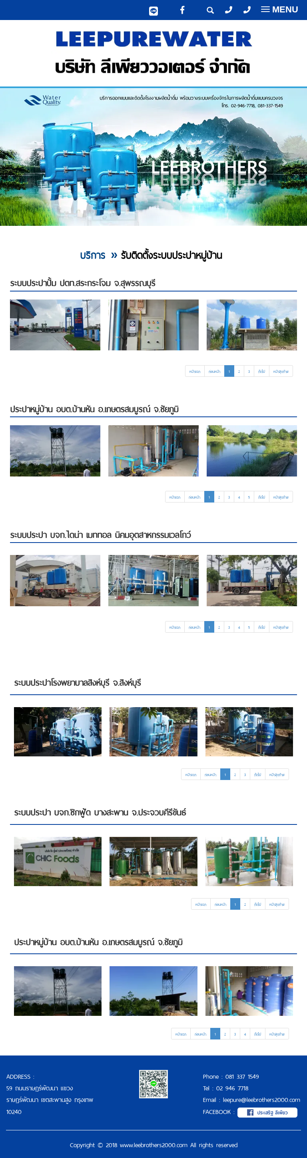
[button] (23, 158)
